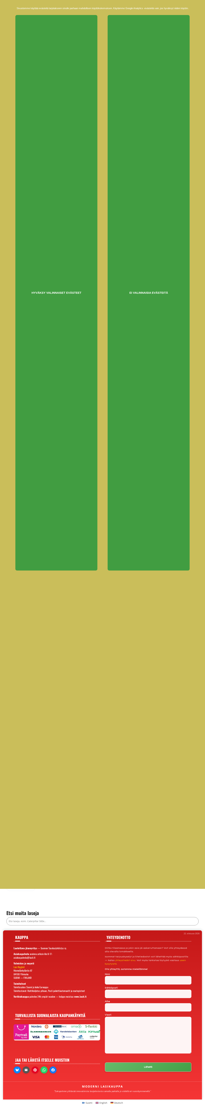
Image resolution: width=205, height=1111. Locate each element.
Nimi (107, 974)
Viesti (108, 1015)
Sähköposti (111, 988)
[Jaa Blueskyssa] (17, 1069)
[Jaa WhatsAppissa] (44, 1069)
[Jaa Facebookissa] (53, 1069)
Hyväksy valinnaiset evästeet (56, 292)
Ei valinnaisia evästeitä (148, 292)
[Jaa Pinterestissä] (35, 1069)
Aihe (107, 1001)
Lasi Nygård (19, 967)
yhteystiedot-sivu (125, 960)
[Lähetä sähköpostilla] (26, 1069)
